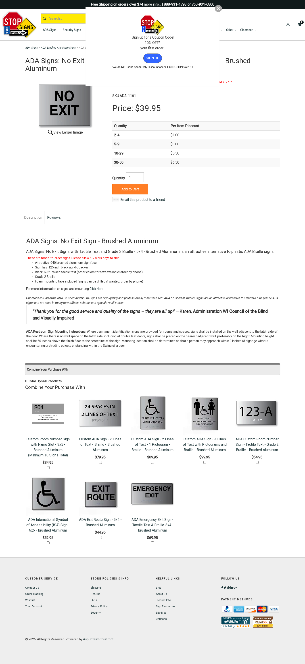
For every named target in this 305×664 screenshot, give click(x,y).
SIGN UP (152, 58)
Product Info (163, 600)
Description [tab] (33, 217)
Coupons (161, 619)
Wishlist (30, 600)
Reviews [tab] (54, 217)
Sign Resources (165, 606)
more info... (152, 4)
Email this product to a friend (142, 200)
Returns (95, 594)
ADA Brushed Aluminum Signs (58, 47)
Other (230, 30)
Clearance (247, 30)
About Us (161, 594)
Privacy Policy (99, 606)
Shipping (96, 587)
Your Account (33, 606)
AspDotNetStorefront (98, 639)
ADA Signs (49, 30)
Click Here (96, 289)
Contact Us (32, 587)
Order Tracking (34, 594)
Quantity (118, 178)
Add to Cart (130, 189)
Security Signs (72, 30)
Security (96, 612)
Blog (158, 587)
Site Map (161, 612)
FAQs (94, 600)
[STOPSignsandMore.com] (21, 25)
